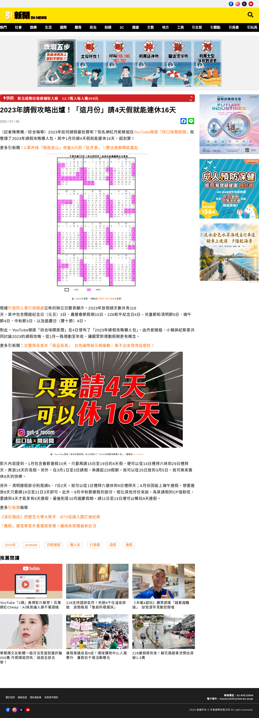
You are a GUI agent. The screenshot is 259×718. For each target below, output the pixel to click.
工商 (180, 27)
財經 (108, 27)
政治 (93, 27)
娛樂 (33, 27)
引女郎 (197, 27)
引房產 (234, 27)
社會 (18, 27)
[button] (191, 95)
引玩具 (252, 27)
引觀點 (215, 27)
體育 (78, 27)
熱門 (3, 27)
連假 (129, 545)
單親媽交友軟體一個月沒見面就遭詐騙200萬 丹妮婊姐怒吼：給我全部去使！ (31, 657)
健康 (135, 27)
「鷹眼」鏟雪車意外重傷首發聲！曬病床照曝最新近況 (48, 526)
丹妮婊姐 (53, 545)
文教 (150, 27)
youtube (31, 545)
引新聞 (14, 508)
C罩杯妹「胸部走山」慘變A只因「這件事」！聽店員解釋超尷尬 (81, 148)
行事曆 (95, 545)
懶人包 (75, 545)
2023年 (10, 545)
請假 (112, 545)
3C (122, 27)
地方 (165, 27)
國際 (63, 27)
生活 (48, 27)
